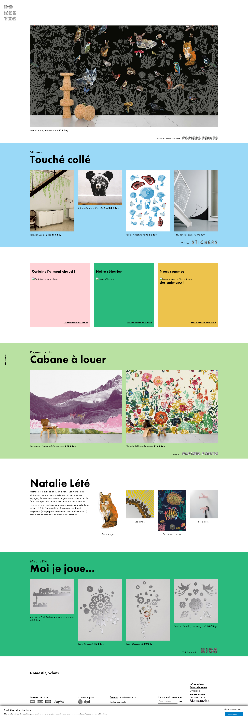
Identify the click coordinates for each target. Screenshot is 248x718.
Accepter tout (234, 714)
